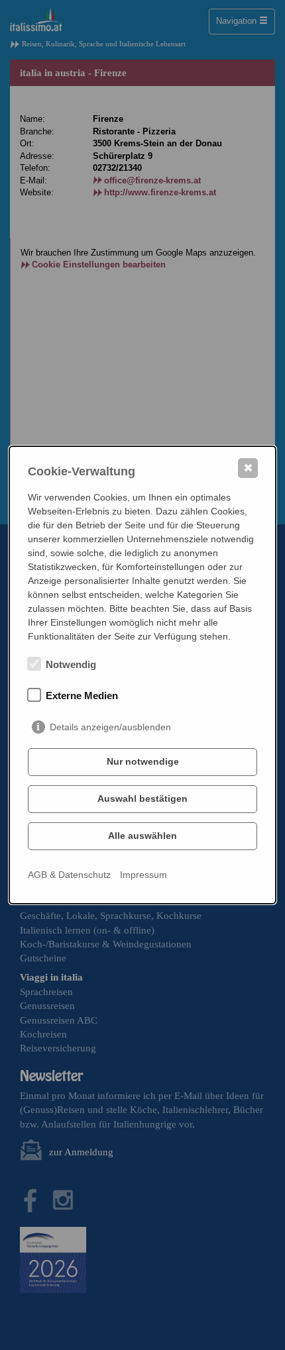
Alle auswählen (142, 835)
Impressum (143, 874)
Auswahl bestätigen (142, 798)
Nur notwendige (143, 761)
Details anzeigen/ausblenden (110, 727)
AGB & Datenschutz (69, 874)
